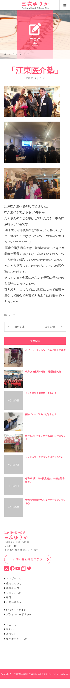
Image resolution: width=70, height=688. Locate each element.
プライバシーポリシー (19, 614)
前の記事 (19, 326)
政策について (14, 583)
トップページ (14, 578)
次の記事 (50, 326)
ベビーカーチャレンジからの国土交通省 (45, 350)
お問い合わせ (14, 602)
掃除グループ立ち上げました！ (41, 414)
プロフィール (13, 593)
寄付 (8, 597)
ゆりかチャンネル (16, 638)
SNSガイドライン (16, 609)
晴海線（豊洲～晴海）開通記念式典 (43, 371)
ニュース (11, 624)
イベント (11, 634)
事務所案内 (12, 588)
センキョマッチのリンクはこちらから (44, 457)
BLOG (9, 629)
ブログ (41, 78)
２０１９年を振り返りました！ (41, 392)
